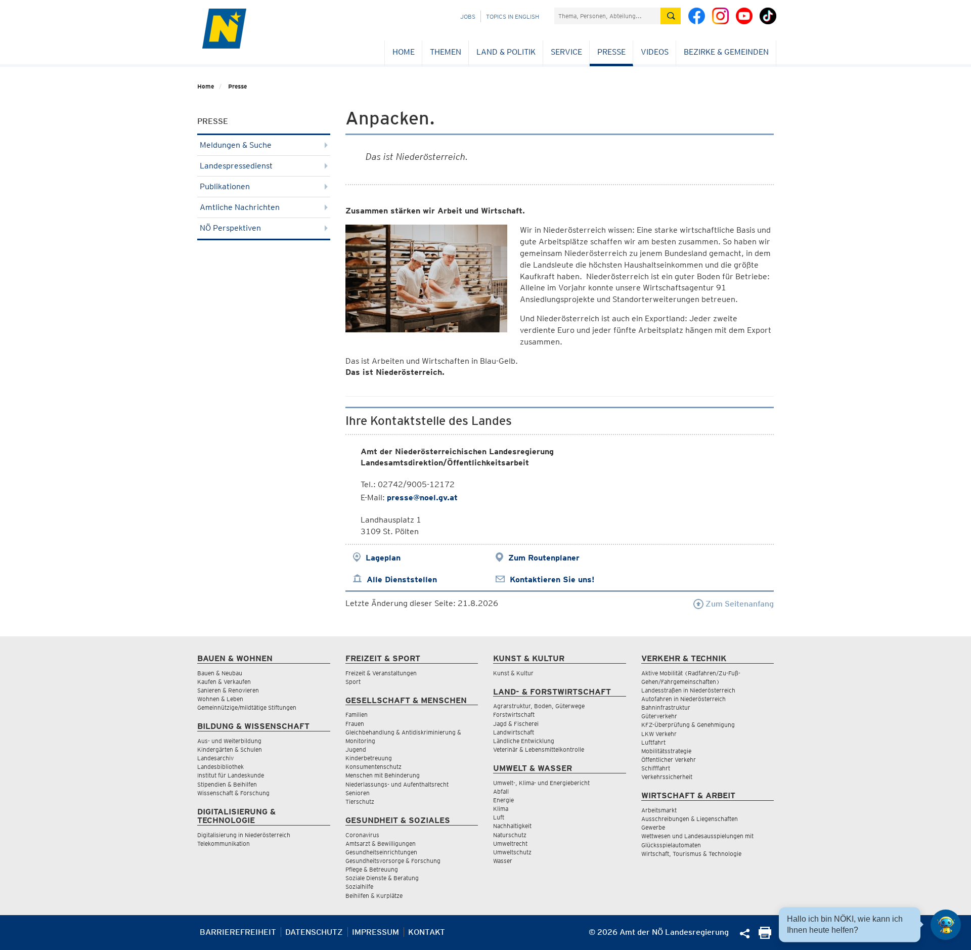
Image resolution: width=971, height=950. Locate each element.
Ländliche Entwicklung (523, 741)
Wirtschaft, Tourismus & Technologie (691, 853)
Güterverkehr (659, 716)
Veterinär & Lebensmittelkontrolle (538, 749)
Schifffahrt (655, 768)
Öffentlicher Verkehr (668, 759)
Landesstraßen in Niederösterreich (688, 690)
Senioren (357, 793)
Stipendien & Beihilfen (227, 784)
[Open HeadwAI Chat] (946, 925)
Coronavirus (362, 835)
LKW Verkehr (659, 734)
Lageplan (383, 558)
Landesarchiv (215, 758)
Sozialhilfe (359, 886)
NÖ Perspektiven (230, 228)
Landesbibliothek (220, 766)
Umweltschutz (512, 852)
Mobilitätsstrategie (666, 751)
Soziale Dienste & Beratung (382, 878)
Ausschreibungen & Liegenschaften (689, 819)
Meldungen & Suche (236, 145)
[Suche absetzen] (670, 16)
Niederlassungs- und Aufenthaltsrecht (397, 784)
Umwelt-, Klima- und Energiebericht (541, 783)
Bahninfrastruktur (665, 707)
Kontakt (426, 932)
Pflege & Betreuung (371, 869)
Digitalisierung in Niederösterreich (243, 835)
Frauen (354, 723)
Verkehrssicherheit (666, 777)
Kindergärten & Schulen (229, 749)
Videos (655, 52)
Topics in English (512, 16)
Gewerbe (653, 827)
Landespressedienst (236, 165)
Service (566, 52)
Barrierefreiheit (238, 932)
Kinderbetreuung (368, 758)
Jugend (355, 749)
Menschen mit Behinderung (382, 775)
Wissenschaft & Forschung (233, 793)
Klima (500, 808)
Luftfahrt (653, 742)
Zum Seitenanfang (738, 604)
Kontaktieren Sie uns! (552, 579)
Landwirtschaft (513, 732)
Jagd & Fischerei (516, 723)
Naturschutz (509, 835)
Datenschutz (314, 932)
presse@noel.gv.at (422, 497)
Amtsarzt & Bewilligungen (380, 843)
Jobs (467, 16)
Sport (353, 681)
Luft (498, 817)
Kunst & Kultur (513, 673)
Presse (611, 52)
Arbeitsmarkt (659, 810)
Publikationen (225, 186)
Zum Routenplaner (544, 558)
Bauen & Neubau (219, 673)
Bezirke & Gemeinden (726, 52)
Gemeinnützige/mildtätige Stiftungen (246, 707)
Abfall (501, 791)
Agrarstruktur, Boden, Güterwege (539, 706)
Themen (445, 52)
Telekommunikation (223, 843)
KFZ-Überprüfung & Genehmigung (688, 724)
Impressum (375, 932)
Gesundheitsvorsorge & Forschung (392, 861)
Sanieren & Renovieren (228, 690)
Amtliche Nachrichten (240, 207)
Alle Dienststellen (402, 579)
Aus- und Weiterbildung (229, 741)
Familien (356, 714)
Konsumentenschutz (373, 766)
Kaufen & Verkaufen (224, 681)
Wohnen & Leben (220, 699)
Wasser (502, 861)
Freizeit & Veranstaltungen (381, 673)
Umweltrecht (510, 843)
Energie (503, 800)
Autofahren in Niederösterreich (683, 699)
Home (403, 52)
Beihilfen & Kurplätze (374, 895)
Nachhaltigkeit (512, 826)
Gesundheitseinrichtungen (381, 852)
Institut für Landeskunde (230, 775)
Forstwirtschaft (514, 714)
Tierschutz (359, 801)
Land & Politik (506, 52)
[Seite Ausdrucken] (765, 936)
